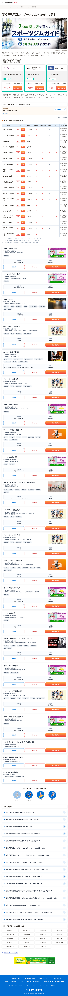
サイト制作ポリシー (19, 986)
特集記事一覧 (47, 981)
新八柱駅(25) (43, 930)
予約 (23, 129)
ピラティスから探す (54, 978)
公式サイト (34, 267)
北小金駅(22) (10, 938)
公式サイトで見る (7, 88)
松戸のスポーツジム (25, 7)
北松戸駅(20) (43, 942)
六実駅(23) (43, 934)
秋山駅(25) (59, 930)
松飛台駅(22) (26, 938)
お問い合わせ (29, 986)
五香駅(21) (26, 942)
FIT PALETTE (4, 7)
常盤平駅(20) (59, 942)
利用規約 (35, 986)
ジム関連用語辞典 (59, 981)
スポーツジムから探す (29, 978)
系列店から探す (37, 981)
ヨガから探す (41, 978)
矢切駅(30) (10, 930)
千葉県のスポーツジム (14, 7)
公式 (18, 129)
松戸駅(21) (9, 942)
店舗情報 (14, 267)
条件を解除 (5, 113)
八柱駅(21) (59, 938)
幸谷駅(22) (59, 934)
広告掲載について (55, 986)
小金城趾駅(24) (10, 934)
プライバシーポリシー (44, 986)
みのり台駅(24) (26, 934)
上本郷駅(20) (26, 946)
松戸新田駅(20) (10, 946)
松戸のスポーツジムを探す (11, 952)
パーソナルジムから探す (13, 978)
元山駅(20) (43, 946)
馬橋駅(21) (43, 938)
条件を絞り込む (61, 109)
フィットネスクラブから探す (10, 981)
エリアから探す (25, 981)
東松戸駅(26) (26, 930)
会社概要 (11, 986)
